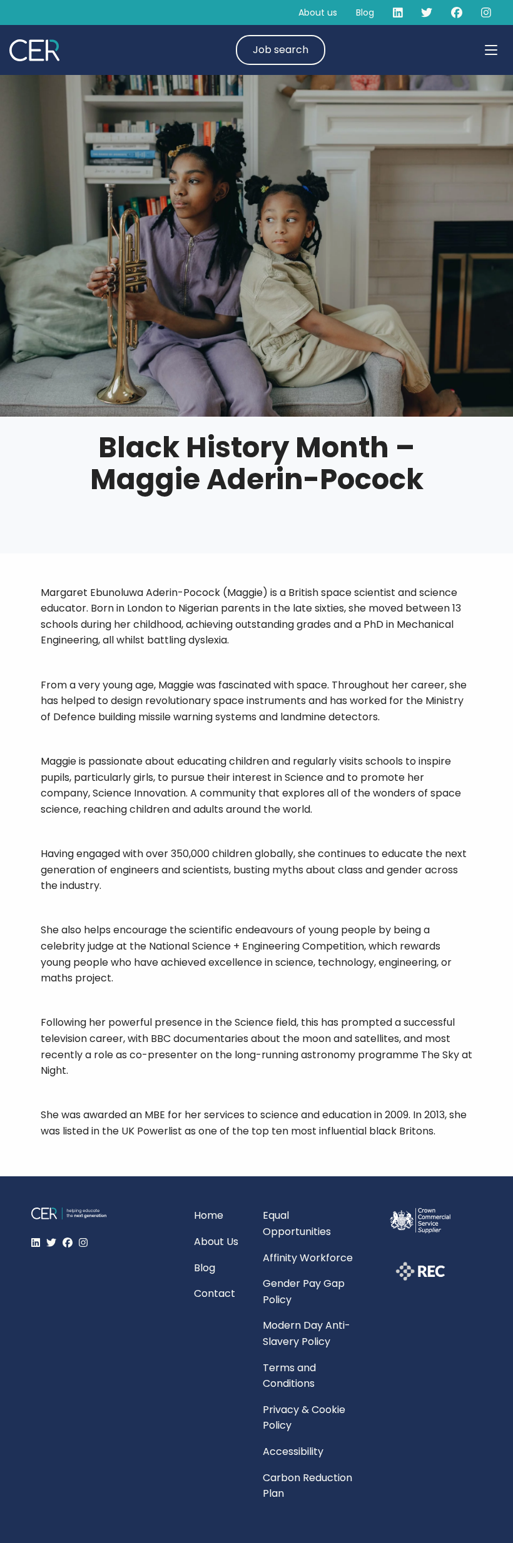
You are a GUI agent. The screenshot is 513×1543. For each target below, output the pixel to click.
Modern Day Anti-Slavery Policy (306, 1333)
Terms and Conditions (289, 1376)
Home (208, 1215)
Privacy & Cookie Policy (304, 1417)
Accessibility (293, 1451)
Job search (280, 49)
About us (317, 12)
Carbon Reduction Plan (307, 1486)
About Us (216, 1241)
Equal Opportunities (297, 1223)
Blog (365, 12)
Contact (214, 1293)
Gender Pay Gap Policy (304, 1291)
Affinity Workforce (308, 1258)
